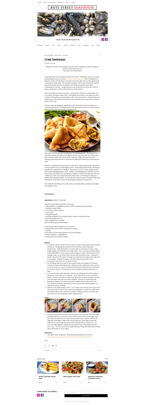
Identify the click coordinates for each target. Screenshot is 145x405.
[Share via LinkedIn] (52, 345)
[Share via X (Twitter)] (49, 345)
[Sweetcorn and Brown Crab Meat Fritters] (97, 368)
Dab (93, 45)
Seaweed (72, 45)
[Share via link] (56, 345)
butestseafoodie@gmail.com (70, 39)
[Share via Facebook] (45, 345)
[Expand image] (51, 305)
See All (106, 358)
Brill (53, 45)
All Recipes (40, 45)
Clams (58, 45)
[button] (106, 45)
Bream (47, 45)
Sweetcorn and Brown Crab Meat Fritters (95, 377)
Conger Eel (86, 45)
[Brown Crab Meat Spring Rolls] (48, 368)
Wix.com (87, 401)
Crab (46, 340)
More (98, 45)
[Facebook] (106, 39)
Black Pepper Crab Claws (71, 376)
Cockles (65, 45)
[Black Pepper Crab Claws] (72, 368)
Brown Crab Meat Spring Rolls (47, 377)
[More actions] (99, 55)
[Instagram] (102, 39)
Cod (79, 45)
